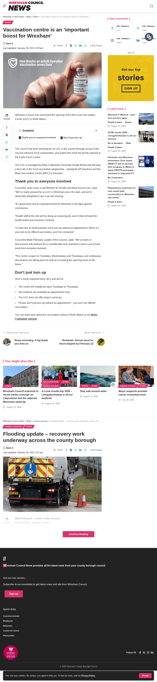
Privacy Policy (88, 676)
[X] (144, 653)
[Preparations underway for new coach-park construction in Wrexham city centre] (146, 192)
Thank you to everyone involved (39, 137)
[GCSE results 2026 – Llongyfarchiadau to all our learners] (146, 136)
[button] (145, 675)
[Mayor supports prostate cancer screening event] (136, 376)
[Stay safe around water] (97, 376)
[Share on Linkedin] (80, 45)
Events (128, 122)
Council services (13, 426)
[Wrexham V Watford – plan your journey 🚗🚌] (146, 119)
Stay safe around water (93, 391)
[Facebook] (119, 28)
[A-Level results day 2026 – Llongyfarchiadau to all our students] (59, 376)
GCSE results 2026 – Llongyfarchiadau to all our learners (122, 135)
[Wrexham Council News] (26, 6)
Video (95, 386)
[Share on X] (71, 45)
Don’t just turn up (72, 137)
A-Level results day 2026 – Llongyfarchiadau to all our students (57, 394)
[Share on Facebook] (66, 45)
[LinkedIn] (152, 653)
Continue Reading (78, 534)
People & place (115, 122)
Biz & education (115, 143)
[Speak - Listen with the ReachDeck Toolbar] (149, 37)
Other (8, 22)
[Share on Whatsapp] (76, 45)
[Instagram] (119, 40)
